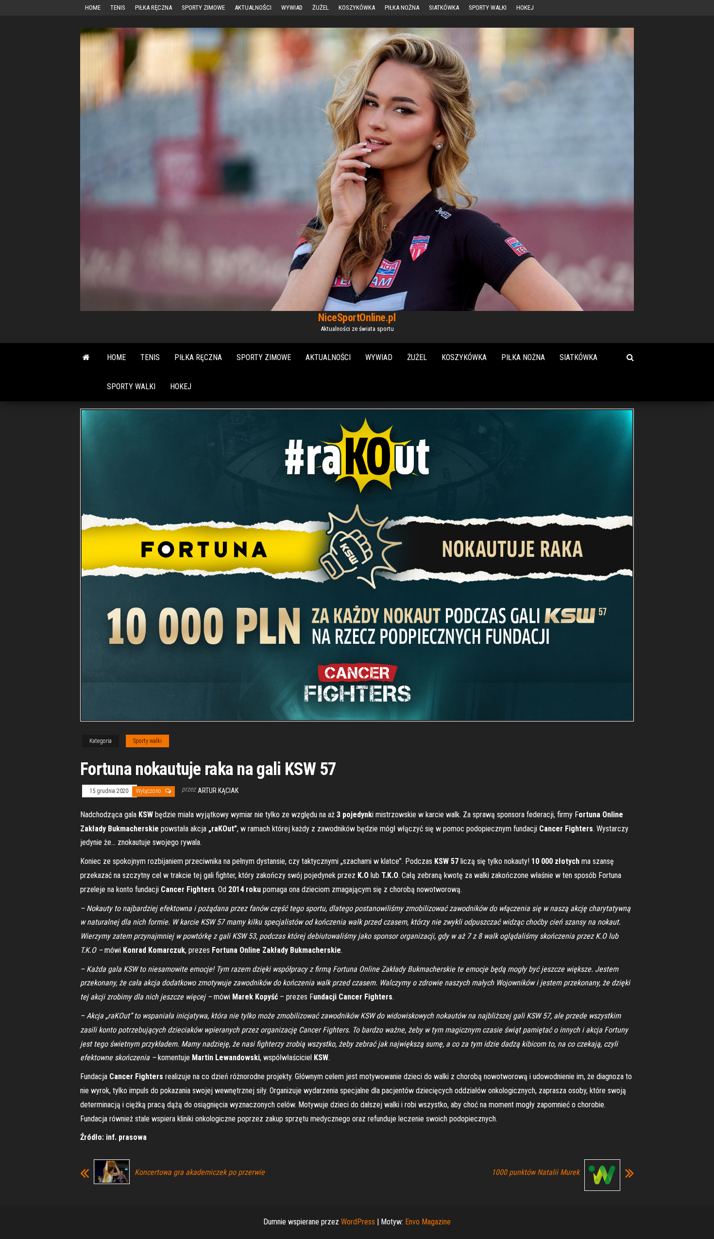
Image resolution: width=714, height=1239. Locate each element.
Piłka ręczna (153, 7)
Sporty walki (488, 7)
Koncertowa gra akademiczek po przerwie (200, 1172)
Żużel (320, 7)
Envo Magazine (428, 1221)
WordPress (358, 1221)
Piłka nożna (402, 7)
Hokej (525, 7)
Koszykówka (357, 7)
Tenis (117, 7)
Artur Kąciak (218, 790)
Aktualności (253, 7)
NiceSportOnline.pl (356, 317)
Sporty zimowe (203, 7)
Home (93, 7)
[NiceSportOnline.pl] (86, 357)
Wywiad (292, 7)
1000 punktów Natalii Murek (535, 1172)
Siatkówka (444, 7)
